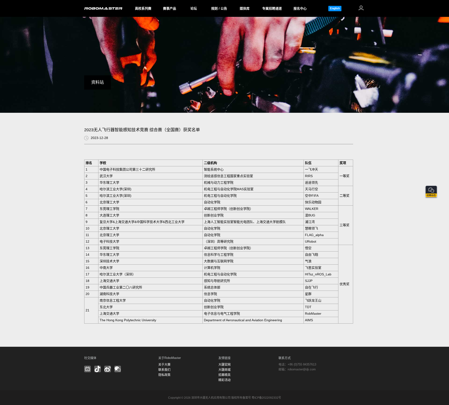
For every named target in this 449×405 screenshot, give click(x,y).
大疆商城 (224, 369)
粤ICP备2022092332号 (266, 397)
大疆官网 (224, 364)
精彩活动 (224, 380)
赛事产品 (169, 8)
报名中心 (300, 8)
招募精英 (224, 374)
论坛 (193, 8)
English (335, 8)
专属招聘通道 (272, 8)
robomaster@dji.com (302, 369)
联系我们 (164, 369)
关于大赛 (164, 364)
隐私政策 (164, 374)
